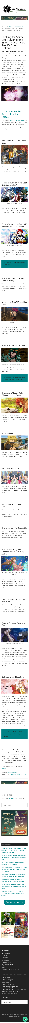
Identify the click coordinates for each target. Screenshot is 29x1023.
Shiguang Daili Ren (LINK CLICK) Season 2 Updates (13, 989)
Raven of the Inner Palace (17, 120)
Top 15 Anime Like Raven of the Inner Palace (11, 114)
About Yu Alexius (5, 953)
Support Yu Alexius (14, 902)
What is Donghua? (5, 977)
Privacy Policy (4, 957)
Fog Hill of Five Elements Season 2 (9, 993)
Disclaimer (4, 958)
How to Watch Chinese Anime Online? (10, 969)
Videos (3, 967)
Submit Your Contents (6, 962)
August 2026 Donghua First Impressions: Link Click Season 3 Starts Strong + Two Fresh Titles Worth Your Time (13, 850)
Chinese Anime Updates (7, 979)
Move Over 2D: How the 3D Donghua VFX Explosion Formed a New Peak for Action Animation (12, 893)
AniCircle (3, 965)
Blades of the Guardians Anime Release (10, 991)
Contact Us (4, 955)
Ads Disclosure (5, 960)
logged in (11, 798)
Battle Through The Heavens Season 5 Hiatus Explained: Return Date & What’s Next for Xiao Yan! (13, 857)
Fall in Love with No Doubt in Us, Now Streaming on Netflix (13, 734)
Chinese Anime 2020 (6, 982)
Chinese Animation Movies (7, 984)
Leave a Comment (22, 774)
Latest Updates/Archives (7, 964)
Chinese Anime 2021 (6, 981)
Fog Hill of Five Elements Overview (9, 987)
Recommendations (12, 772)
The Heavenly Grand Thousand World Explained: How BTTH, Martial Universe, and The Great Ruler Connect (14, 869)
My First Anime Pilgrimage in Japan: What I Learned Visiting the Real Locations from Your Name (13, 886)
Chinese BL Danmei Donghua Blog (9, 986)
